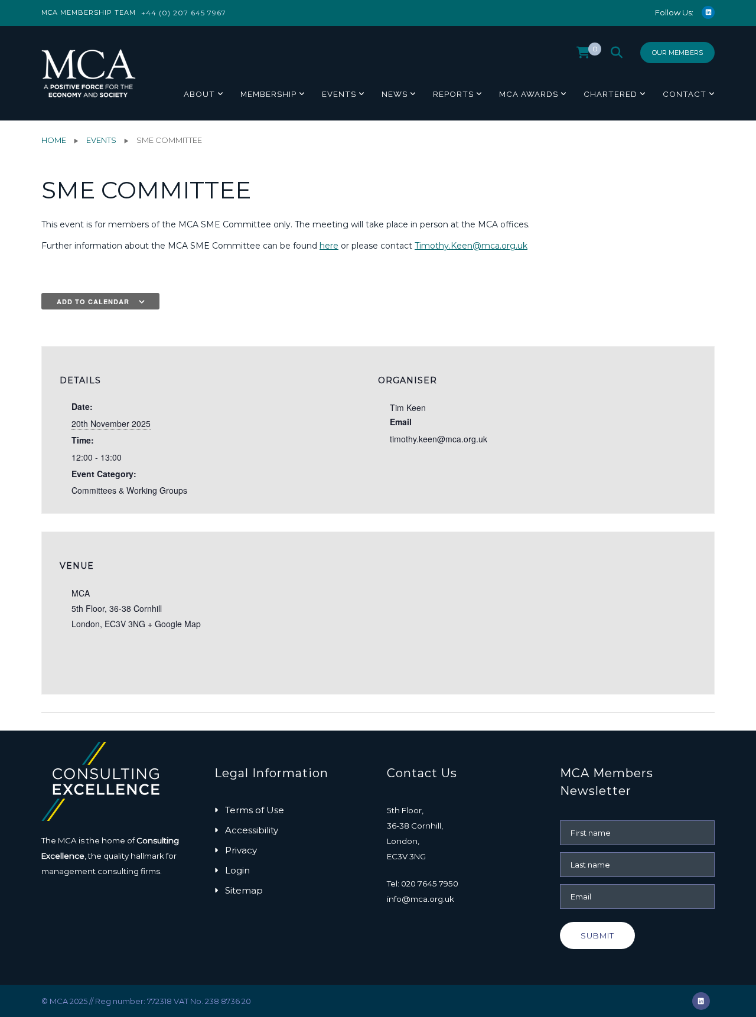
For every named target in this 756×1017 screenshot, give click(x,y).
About (199, 94)
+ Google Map (174, 624)
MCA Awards (528, 94)
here (329, 245)
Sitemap (244, 890)
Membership (268, 94)
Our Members (677, 52)
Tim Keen (408, 407)
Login (237, 870)
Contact (684, 94)
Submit (597, 935)
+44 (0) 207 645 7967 (183, 12)
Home (53, 140)
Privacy (241, 850)
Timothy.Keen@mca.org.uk (471, 245)
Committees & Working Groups (129, 490)
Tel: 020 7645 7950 (422, 883)
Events (339, 94)
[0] (583, 55)
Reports (453, 94)
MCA (80, 593)
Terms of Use (254, 810)
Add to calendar (93, 301)
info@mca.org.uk (420, 899)
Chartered (610, 94)
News (395, 94)
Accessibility (251, 830)
